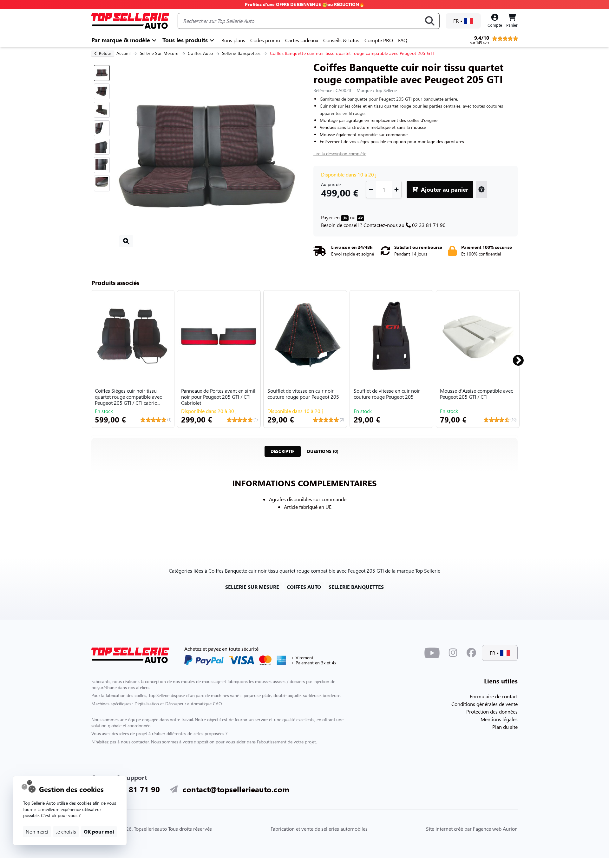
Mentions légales (499, 719)
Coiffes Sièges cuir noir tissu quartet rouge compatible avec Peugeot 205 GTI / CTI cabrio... (128, 397)
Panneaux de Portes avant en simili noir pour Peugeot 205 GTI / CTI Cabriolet (219, 397)
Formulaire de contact (494, 696)
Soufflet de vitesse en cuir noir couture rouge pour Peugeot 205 (303, 394)
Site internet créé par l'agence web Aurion (472, 828)
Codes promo (265, 40)
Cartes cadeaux (301, 40)
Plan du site (505, 726)
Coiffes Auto (200, 53)
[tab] (282, 451)
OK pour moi (99, 831)
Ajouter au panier (443, 189)
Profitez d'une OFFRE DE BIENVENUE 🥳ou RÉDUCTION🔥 (304, 4)
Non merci (37, 831)
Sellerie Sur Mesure (159, 53)
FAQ (402, 40)
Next (514, 358)
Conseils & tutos (341, 40)
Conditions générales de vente (484, 704)
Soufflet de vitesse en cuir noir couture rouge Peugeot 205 (387, 394)
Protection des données (492, 711)
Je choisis (66, 831)
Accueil (123, 53)
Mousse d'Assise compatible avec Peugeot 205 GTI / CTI (476, 394)
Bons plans (233, 40)
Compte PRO (378, 40)
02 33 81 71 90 (429, 225)
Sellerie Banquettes (241, 53)
